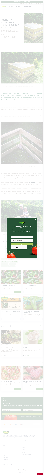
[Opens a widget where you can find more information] (40, 474)
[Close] (35, 219)
